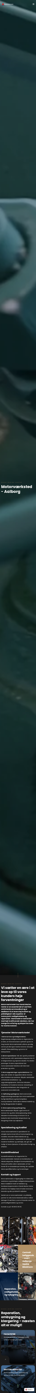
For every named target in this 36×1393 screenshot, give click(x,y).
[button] (29, 1389)
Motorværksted (13, 1369)
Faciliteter (9, 1334)
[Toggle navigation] (33, 4)
